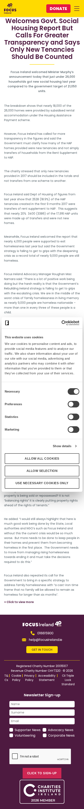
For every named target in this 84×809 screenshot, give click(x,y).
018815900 (45, 633)
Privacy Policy (29, 678)
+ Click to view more (19, 602)
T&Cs (6, 678)
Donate (58, 8)
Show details (62, 446)
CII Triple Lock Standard (68, 680)
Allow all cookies (42, 458)
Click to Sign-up (42, 773)
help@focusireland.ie (45, 639)
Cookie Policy (16, 678)
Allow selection (42, 471)
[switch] (73, 404)
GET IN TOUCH (42, 650)
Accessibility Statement (46, 678)
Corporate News (61, 735)
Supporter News (28, 730)
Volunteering (25, 735)
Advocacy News (60, 730)
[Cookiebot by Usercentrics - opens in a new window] (61, 322)
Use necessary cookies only (42, 483)
